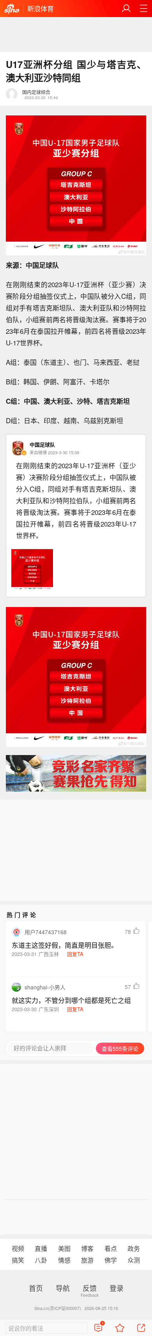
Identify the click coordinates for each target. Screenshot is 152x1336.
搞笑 (18, 1260)
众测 (133, 1260)
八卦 (41, 1260)
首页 (36, 1288)
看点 (110, 1248)
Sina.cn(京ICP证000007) (57, 1308)
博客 (87, 1248)
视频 (18, 1248)
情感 (64, 1260)
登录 (117, 1288)
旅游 (87, 1260)
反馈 (90, 1288)
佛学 (110, 1260)
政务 (133, 1248)
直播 (41, 1248)
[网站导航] (143, 8)
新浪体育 (40, 8)
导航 (63, 1288)
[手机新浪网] (11, 9)
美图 (64, 1248)
